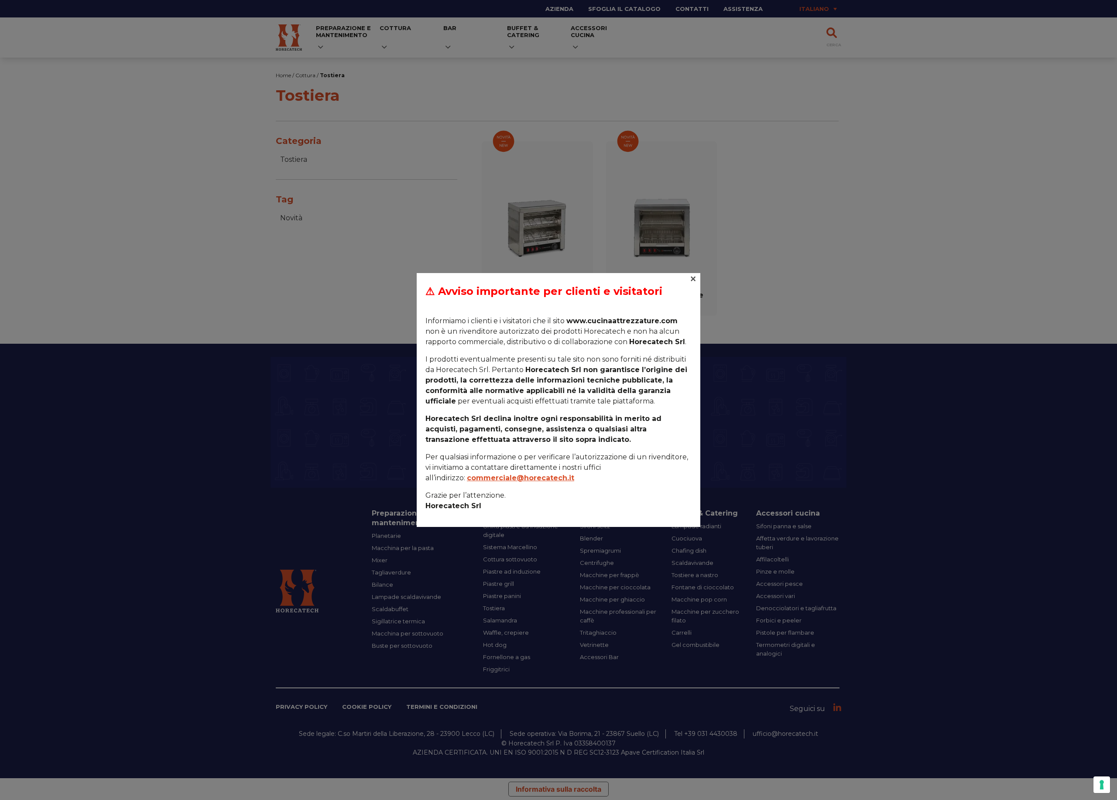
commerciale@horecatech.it (520, 478)
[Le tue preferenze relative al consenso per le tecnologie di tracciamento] (1101, 784)
